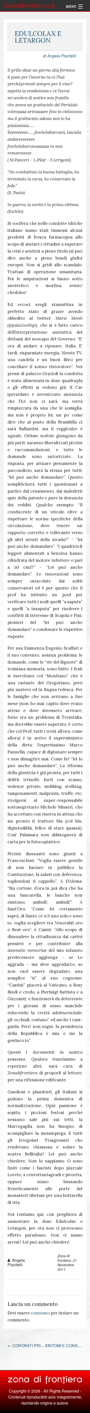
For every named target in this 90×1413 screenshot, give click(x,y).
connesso (40, 1313)
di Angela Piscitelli (59, 56)
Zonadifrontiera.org (29, 5)
